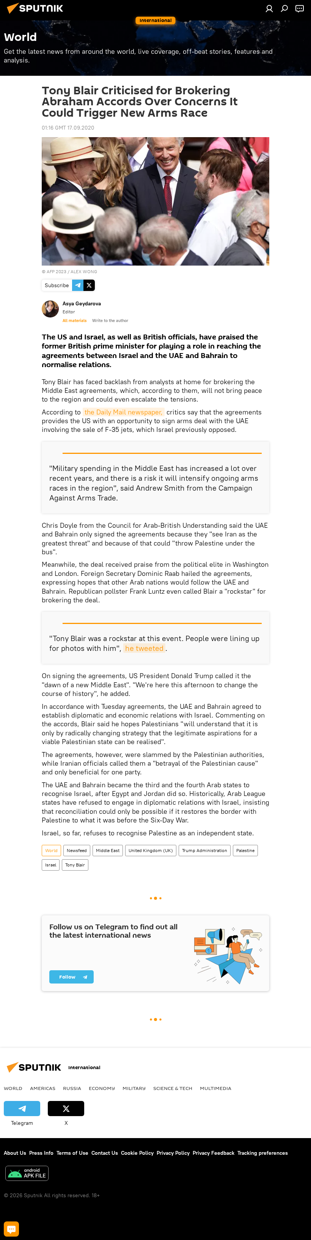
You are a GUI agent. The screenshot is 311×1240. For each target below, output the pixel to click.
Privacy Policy (173, 1152)
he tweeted (144, 648)
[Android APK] (27, 1174)
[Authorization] (269, 8)
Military (134, 1088)
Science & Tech (172, 1088)
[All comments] (11, 1229)
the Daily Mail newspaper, (124, 412)
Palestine (245, 850)
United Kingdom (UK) (151, 850)
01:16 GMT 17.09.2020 (68, 127)
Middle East (107, 850)
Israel (50, 865)
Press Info (41, 1152)
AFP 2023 (56, 271)
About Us (15, 1152)
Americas (42, 1088)
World (51, 850)
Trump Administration (204, 850)
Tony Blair (75, 865)
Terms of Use (72, 1152)
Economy (102, 1088)
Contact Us (104, 1152)
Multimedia (215, 1088)
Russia (72, 1088)
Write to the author (110, 320)
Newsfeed (77, 850)
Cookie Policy (137, 1152)
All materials (74, 320)
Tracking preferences (262, 1152)
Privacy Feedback (213, 1152)
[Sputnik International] (37, 14)
